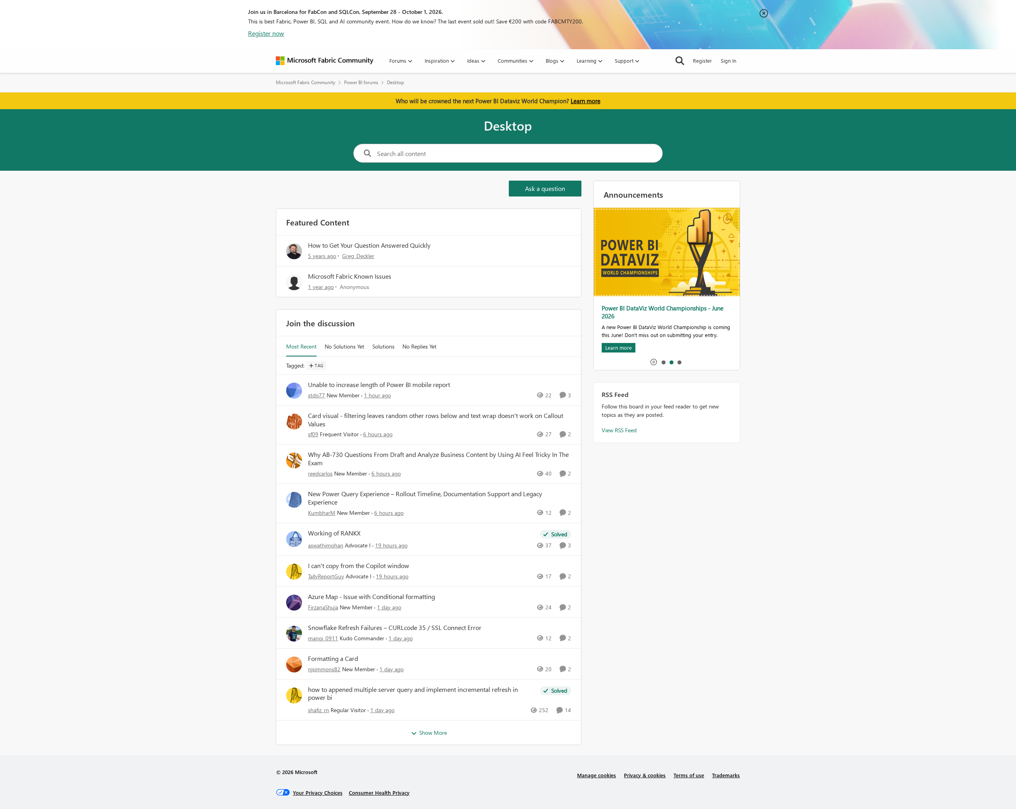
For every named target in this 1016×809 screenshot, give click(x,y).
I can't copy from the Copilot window (358, 566)
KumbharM (321, 512)
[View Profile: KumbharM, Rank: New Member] (294, 500)
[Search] (680, 60)
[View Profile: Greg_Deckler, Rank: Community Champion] (294, 251)
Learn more (585, 101)
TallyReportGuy (326, 576)
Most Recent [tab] (301, 346)
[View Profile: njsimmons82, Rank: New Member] (294, 664)
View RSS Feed (619, 430)
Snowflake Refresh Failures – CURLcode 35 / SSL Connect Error (394, 628)
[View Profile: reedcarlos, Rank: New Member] (294, 460)
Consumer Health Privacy (379, 792)
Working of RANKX (334, 533)
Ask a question (545, 188)
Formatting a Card (333, 659)
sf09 (313, 434)
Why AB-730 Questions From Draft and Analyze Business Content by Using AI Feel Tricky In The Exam (438, 459)
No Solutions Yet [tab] (344, 346)
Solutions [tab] (383, 346)
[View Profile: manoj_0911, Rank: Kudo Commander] (294, 633)
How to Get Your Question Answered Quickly (369, 245)
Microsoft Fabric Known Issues (349, 276)
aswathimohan (325, 545)
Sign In (728, 60)
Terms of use (688, 775)
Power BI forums (361, 82)
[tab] (663, 362)
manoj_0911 (323, 638)
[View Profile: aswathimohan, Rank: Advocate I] (294, 539)
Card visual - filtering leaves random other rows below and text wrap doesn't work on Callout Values (435, 420)
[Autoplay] (653, 362)
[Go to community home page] (324, 60)
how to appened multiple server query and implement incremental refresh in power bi (413, 694)
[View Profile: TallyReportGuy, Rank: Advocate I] (294, 572)
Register (702, 60)
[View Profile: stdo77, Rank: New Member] (294, 391)
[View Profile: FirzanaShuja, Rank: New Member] (294, 603)
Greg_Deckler (358, 256)
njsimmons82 (324, 669)
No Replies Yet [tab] (419, 346)
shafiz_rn (318, 710)
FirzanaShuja (323, 607)
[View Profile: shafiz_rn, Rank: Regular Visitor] (294, 695)
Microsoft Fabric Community (305, 82)
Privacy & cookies (645, 775)
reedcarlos (320, 473)
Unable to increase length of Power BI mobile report (379, 385)
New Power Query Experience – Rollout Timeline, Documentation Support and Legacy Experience (425, 498)
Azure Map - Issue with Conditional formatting (371, 597)
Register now (266, 33)
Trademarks (726, 775)
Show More (433, 732)
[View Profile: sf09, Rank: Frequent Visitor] (294, 422)
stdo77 (316, 395)
